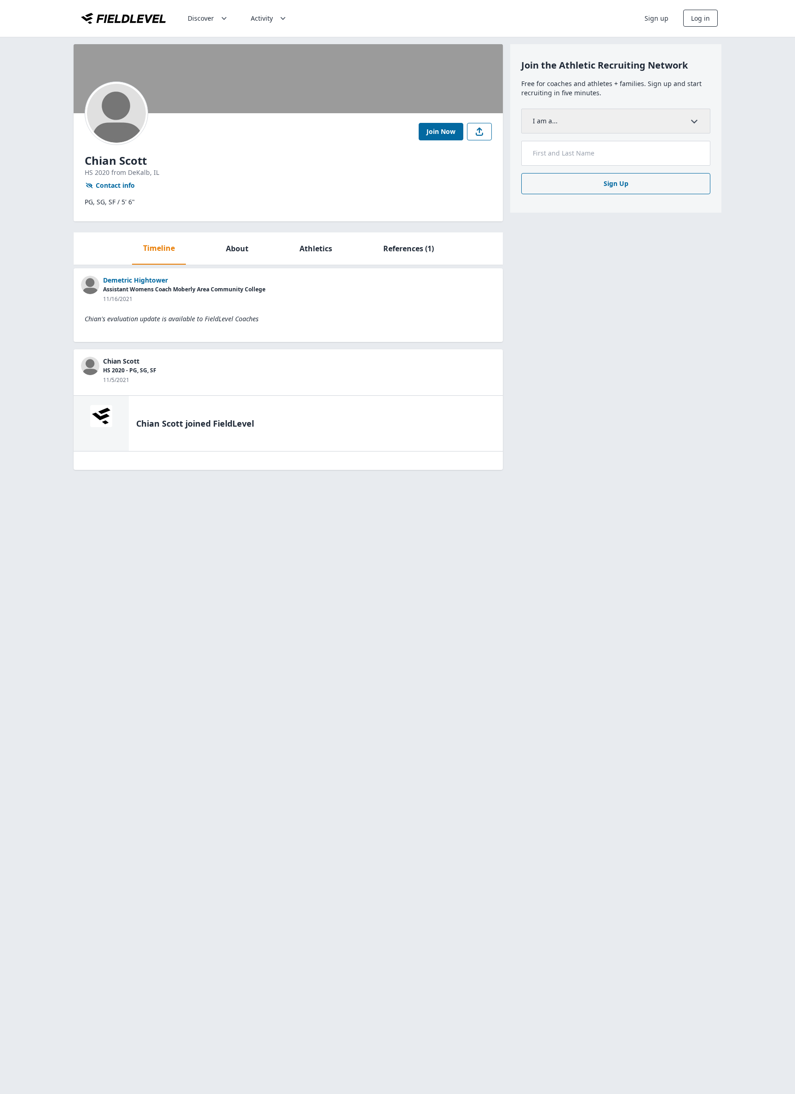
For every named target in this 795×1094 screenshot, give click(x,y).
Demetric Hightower (135, 280)
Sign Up (616, 183)
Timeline (159, 248)
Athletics (316, 248)
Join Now (440, 131)
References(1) (408, 248)
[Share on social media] (479, 131)
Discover (201, 18)
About (237, 248)
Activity (262, 18)
